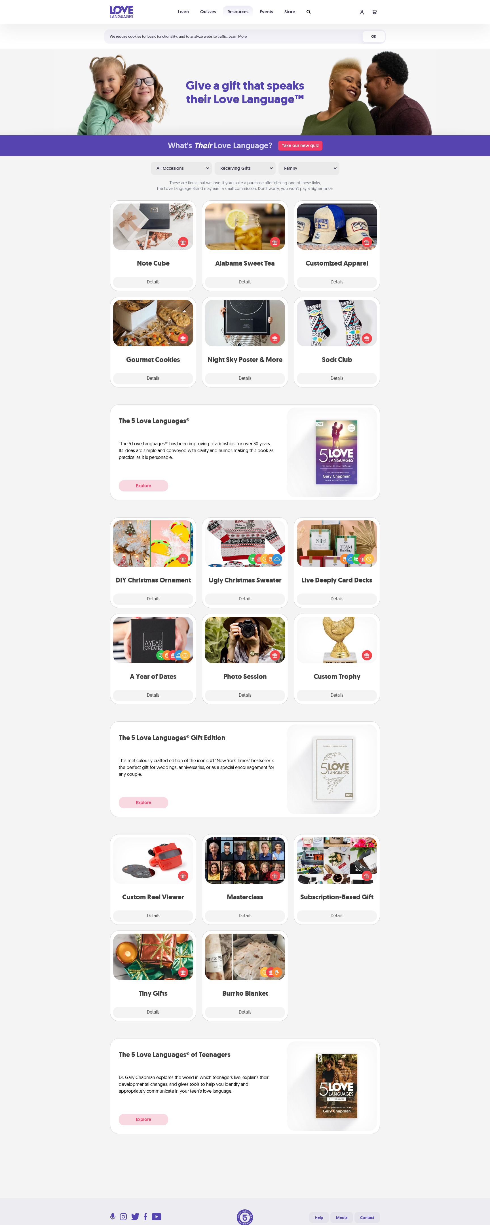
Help (319, 1217)
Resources (237, 12)
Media (341, 1217)
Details (153, 282)
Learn (183, 12)
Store (289, 12)
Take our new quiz (300, 146)
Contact (367, 1217)
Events (266, 12)
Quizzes (208, 12)
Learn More (238, 36)
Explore (143, 486)
